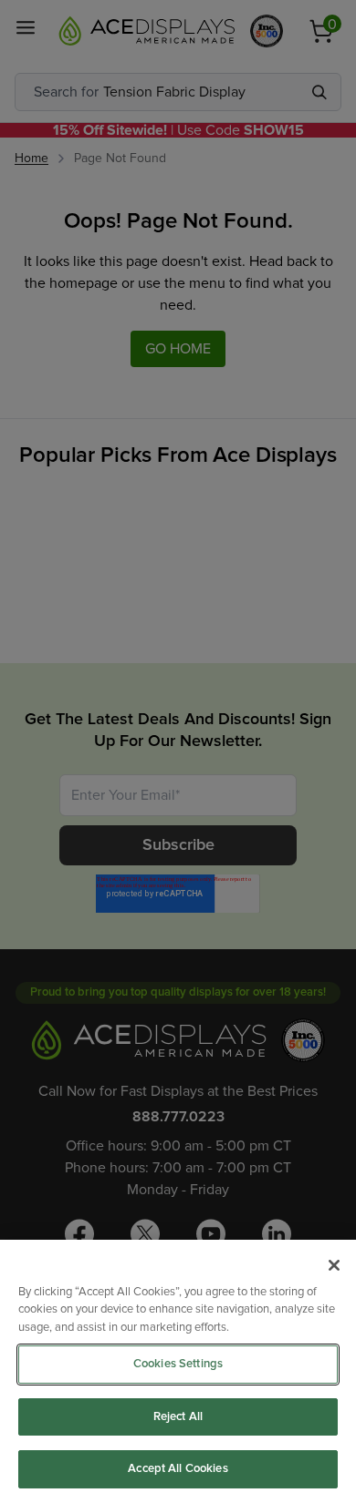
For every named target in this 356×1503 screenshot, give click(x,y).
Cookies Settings (178, 1364)
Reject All (178, 1417)
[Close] (334, 1265)
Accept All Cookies (177, 1469)
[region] (178, 1371)
